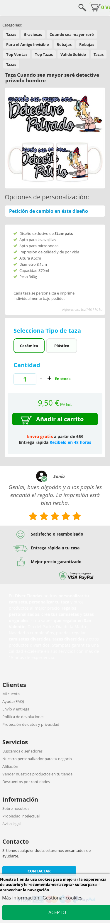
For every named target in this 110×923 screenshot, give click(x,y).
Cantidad (26, 365)
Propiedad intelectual (21, 816)
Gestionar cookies (62, 897)
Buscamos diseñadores (22, 751)
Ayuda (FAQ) (13, 701)
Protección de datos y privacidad (30, 724)
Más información (21, 897)
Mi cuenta (11, 693)
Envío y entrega (15, 709)
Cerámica (29, 345)
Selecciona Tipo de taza (47, 331)
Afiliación (10, 766)
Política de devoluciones (23, 716)
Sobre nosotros (15, 808)
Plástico (61, 345)
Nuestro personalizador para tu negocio (37, 758)
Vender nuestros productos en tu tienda (37, 774)
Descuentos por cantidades (26, 781)
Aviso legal (11, 823)
